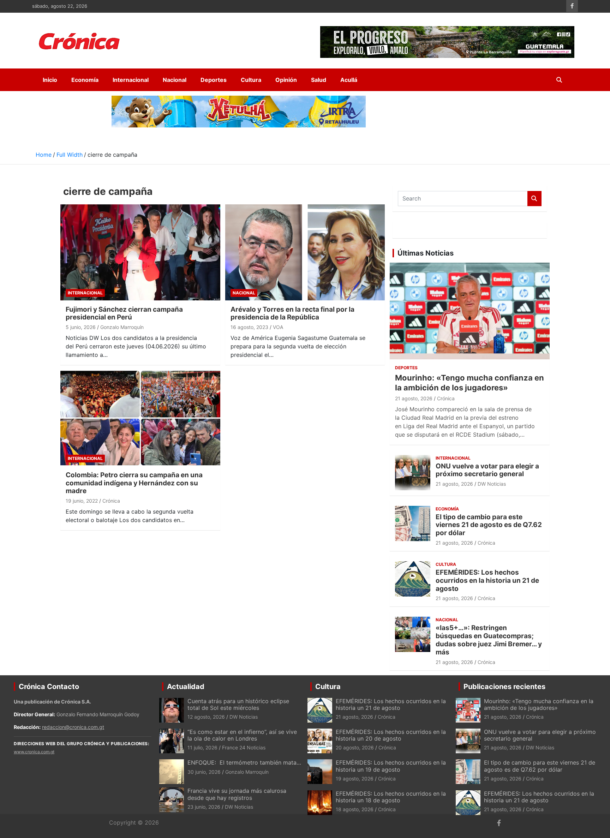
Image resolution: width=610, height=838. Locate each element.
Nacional (174, 79)
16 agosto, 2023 (249, 327)
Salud (318, 79)
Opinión (286, 79)
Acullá (348, 79)
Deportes (214, 79)
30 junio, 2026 (204, 772)
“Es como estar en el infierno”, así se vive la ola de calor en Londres (242, 735)
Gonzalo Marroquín (122, 327)
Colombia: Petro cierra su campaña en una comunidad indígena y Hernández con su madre (134, 483)
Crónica (111, 501)
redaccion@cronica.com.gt (73, 727)
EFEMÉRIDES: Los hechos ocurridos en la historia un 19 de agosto (391, 766)
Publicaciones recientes (504, 686)
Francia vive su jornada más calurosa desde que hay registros (236, 794)
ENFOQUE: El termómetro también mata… (244, 762)
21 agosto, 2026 (413, 398)
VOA (278, 327)
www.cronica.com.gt (34, 751)
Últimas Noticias (425, 253)
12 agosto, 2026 (206, 717)
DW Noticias (492, 484)
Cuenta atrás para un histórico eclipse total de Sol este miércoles (238, 704)
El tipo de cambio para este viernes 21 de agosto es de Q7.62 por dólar (489, 525)
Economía (84, 79)
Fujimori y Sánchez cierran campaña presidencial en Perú (124, 313)
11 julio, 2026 (202, 747)
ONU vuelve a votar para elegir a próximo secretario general (487, 470)
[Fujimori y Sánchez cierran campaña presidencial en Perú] (140, 252)
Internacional (131, 79)
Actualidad (185, 686)
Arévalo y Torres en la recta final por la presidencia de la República (292, 313)
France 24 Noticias (243, 747)
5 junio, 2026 (81, 327)
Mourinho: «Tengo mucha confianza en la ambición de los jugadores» (538, 704)
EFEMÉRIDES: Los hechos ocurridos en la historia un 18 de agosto (391, 797)
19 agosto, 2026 (354, 779)
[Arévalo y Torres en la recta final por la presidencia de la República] (305, 252)
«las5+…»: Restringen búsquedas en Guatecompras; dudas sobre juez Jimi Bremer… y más (489, 640)
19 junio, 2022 (82, 501)
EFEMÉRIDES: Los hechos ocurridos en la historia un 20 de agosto (391, 735)
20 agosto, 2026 (355, 747)
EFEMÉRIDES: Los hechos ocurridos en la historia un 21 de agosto (487, 580)
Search (534, 198)
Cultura (251, 79)
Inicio (50, 79)
